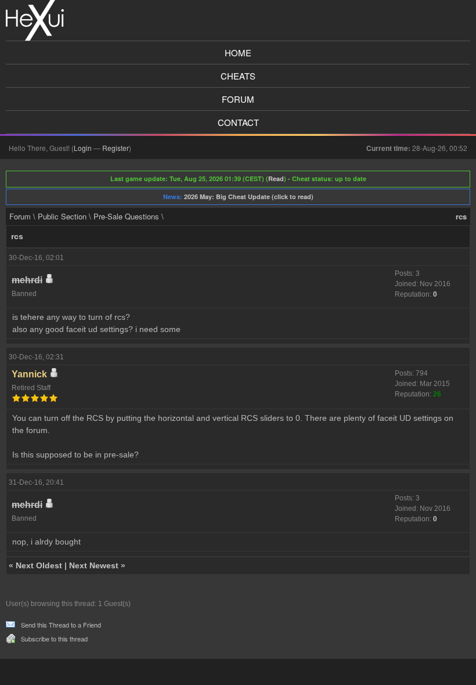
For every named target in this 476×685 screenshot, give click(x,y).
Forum (238, 99)
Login (83, 148)
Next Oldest (39, 565)
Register (115, 148)
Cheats (238, 76)
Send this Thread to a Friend (61, 624)
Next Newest (93, 565)
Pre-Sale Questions (126, 216)
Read (276, 178)
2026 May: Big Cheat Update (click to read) (248, 196)
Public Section (62, 216)
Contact (238, 122)
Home (238, 52)
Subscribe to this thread (54, 638)
